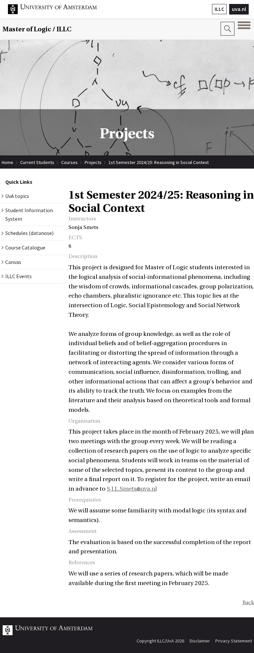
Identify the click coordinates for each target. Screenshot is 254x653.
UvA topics (17, 196)
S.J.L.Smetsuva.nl (132, 488)
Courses (69, 162)
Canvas (13, 262)
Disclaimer (200, 641)
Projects (93, 162)
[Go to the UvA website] (57, 13)
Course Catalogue (25, 247)
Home (7, 162)
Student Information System (29, 214)
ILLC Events (18, 276)
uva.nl (239, 9)
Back (248, 602)
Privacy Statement (233, 641)
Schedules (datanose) (29, 233)
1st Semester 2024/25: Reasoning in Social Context (158, 162)
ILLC (219, 9)
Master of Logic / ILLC (37, 29)
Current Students (37, 162)
